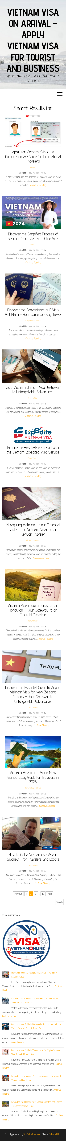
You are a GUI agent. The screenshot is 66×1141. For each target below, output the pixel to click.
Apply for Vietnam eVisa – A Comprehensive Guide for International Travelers (33, 156)
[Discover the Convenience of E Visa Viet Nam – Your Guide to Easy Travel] (33, 289)
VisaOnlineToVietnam (32, 1134)
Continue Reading (38, 185)
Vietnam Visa (29, 320)
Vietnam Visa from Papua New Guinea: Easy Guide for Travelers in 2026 (33, 777)
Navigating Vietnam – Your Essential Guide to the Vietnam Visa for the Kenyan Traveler (33, 529)
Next (50, 893)
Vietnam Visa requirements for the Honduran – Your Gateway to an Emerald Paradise (33, 610)
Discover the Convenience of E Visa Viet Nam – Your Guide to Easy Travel (33, 312)
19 (43, 893)
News (32, 167)
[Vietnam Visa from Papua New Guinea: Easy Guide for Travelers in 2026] (33, 751)
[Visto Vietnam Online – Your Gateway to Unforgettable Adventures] (31, 365)
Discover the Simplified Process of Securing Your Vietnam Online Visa (33, 236)
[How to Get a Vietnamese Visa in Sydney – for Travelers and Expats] (31, 833)
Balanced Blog (55, 1134)
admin (25, 173)
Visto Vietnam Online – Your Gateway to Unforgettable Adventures (33, 389)
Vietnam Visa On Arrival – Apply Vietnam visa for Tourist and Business (33, 40)
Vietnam (36, 540)
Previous (18, 893)
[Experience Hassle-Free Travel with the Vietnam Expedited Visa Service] (33, 434)
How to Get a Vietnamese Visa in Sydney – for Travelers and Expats (33, 857)
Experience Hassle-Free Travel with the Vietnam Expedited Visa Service (33, 450)
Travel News (32, 458)
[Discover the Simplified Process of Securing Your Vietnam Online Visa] (31, 212)
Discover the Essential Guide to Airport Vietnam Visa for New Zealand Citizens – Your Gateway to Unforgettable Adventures (33, 694)
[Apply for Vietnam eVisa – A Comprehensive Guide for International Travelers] (33, 131)
